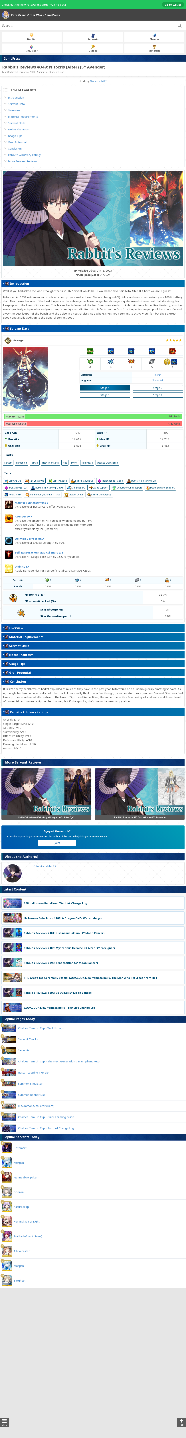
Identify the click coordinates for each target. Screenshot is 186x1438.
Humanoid (21, 462)
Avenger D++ (23, 516)
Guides (93, 50)
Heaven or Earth (50, 462)
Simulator (31, 50)
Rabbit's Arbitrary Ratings (24, 155)
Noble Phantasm (18, 129)
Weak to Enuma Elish (107, 462)
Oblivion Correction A (29, 538)
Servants (93, 39)
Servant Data (16, 104)
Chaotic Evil (157, 380)
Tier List (32, 39)
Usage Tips (15, 136)
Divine (74, 462)
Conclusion (15, 148)
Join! (57, 843)
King (65, 462)
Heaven (157, 374)
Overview (14, 110)
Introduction (16, 97)
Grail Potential (17, 142)
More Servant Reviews (22, 161)
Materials (154, 50)
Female (34, 462)
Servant (8, 462)
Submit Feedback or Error (50, 72)
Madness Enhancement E (31, 502)
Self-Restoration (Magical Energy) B (39, 552)
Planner (154, 39)
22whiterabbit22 (98, 81)
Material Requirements (23, 116)
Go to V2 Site (173, 4)
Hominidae (87, 462)
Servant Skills (16, 123)
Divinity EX (22, 566)
